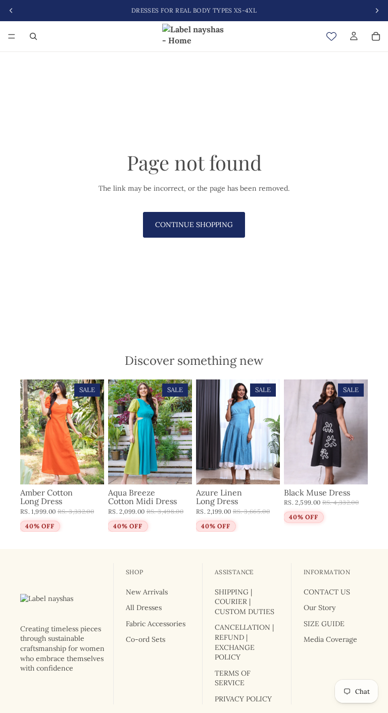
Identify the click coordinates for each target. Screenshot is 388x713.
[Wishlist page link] (331, 36)
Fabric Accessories (155, 623)
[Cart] (376, 36)
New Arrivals (147, 591)
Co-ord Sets (145, 639)
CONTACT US (327, 591)
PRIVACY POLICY (243, 698)
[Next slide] (93, 432)
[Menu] (11, 36)
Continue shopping (194, 224)
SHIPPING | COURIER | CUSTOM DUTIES (244, 601)
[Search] (33, 36)
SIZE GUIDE (324, 623)
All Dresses (144, 607)
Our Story (319, 607)
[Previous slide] (31, 432)
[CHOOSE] (88, 469)
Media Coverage (330, 639)
